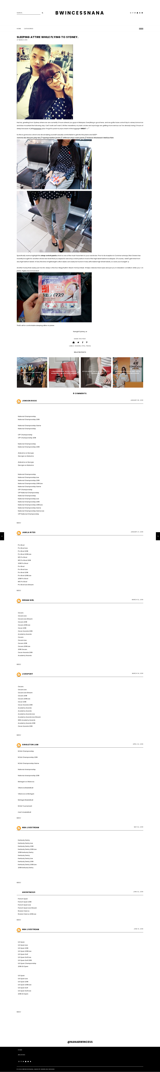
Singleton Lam (30, 744)
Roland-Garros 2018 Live (27, 914)
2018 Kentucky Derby (25, 852)
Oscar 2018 (22, 628)
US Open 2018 (23, 948)
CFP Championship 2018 (27, 438)
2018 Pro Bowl (23, 563)
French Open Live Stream (27, 908)
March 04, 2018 (137, 673)
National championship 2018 (28, 775)
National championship (27, 769)
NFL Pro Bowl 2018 (24, 560)
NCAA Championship (26, 751)
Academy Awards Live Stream (29, 717)
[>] (42, 13)
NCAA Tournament (25, 806)
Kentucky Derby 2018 (25, 846)
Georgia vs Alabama (26, 456)
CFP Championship (25, 435)
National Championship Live (28, 477)
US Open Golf (23, 954)
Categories (28, 29)
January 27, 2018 (137, 532)
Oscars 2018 (22, 622)
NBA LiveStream (30, 827)
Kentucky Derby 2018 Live (27, 849)
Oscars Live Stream (25, 619)
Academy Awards (25, 634)
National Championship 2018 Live (30, 483)
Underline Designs (48, 1069)
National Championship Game (29, 425)
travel (88, 346)
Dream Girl (28, 600)
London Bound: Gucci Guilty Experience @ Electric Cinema (64, 372)
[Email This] (73, 342)
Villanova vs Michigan (26, 794)
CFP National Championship (28, 493)
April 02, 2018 (138, 744)
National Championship (27, 416)
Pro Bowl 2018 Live (24, 554)
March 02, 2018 (137, 600)
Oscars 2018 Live (24, 625)
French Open (23, 899)
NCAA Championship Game (28, 763)
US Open (21, 942)
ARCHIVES (21, 1055)
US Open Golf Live (24, 957)
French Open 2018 (24, 902)
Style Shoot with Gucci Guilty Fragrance (96, 372)
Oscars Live (22, 616)
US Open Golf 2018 (25, 960)
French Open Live (24, 905)
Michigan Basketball (25, 800)
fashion (78, 346)
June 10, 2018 (138, 929)
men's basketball (24, 812)
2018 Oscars (22, 649)
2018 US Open (23, 966)
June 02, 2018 (138, 892)
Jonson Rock (29, 400)
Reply (19, 523)
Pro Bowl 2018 (23, 551)
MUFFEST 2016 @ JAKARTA (32, 372)
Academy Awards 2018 (26, 723)
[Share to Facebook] (82, 342)
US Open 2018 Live (24, 951)
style (83, 346)
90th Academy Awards (26, 720)
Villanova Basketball (25, 788)
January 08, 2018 (137, 400)
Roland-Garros (23, 911)
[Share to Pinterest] (87, 342)
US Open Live (23, 945)
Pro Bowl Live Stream (26, 585)
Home (19, 29)
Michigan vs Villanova (26, 782)
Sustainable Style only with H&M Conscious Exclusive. (127, 372)
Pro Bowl (21, 545)
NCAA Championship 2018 (27, 757)
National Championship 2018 (28, 419)
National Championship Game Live (31, 511)
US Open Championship (27, 963)
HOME (20, 1050)
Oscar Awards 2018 (25, 631)
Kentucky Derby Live (25, 843)
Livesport (27, 674)
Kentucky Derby (24, 840)
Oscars (20, 613)
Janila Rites (28, 532)
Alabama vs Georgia (26, 453)
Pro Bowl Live (23, 548)
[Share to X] (78, 342)
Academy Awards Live (26, 714)
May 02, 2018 (138, 827)
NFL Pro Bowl (22, 557)
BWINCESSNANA (80, 13)
